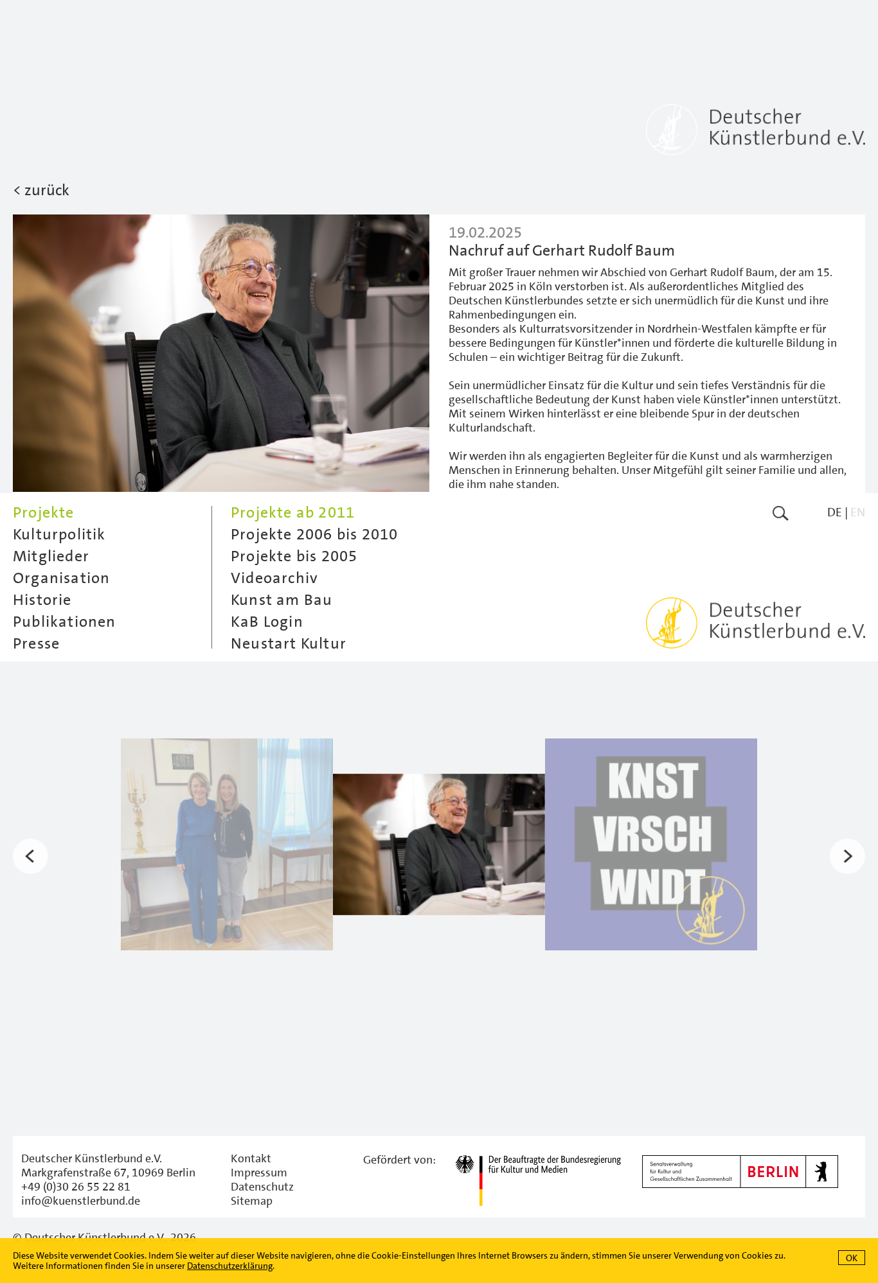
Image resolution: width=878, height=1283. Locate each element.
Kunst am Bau (281, 599)
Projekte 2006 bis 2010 (314, 534)
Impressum (259, 1172)
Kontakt (251, 1158)
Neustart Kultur (288, 643)
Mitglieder (51, 556)
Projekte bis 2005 (294, 556)
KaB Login (267, 621)
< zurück (41, 190)
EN (857, 512)
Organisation (61, 578)
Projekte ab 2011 (293, 512)
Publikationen (64, 621)
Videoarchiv (274, 578)
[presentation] (30, 856)
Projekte (44, 512)
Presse (36, 643)
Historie (42, 599)
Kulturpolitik (59, 534)
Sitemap (252, 1201)
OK (851, 1258)
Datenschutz (262, 1186)
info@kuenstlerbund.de (80, 1201)
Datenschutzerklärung (230, 1265)
